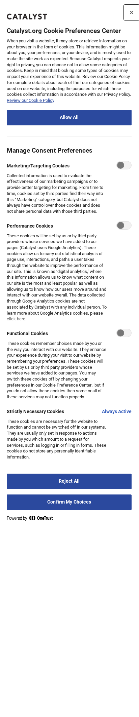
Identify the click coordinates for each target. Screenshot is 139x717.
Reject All (69, 481)
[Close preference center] (131, 12)
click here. (16, 318)
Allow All (69, 117)
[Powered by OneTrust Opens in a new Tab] (32, 519)
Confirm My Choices (69, 502)
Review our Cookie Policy (30, 100)
